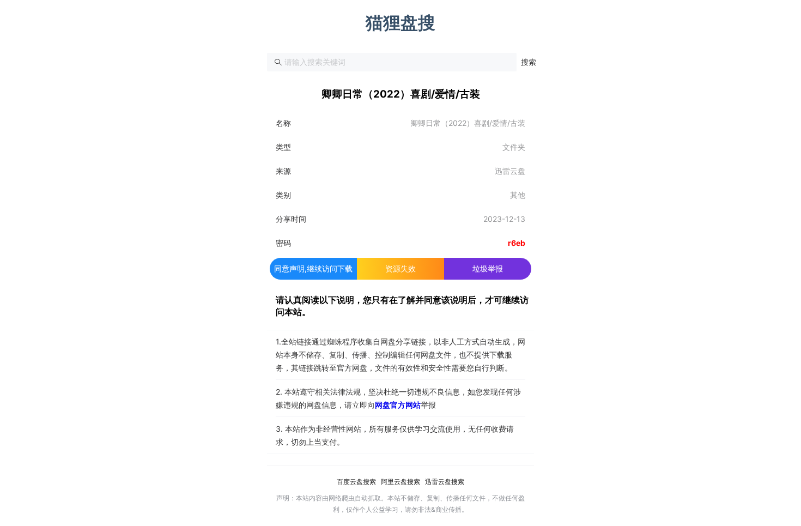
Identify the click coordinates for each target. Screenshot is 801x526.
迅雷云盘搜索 (444, 481)
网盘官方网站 (398, 404)
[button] (529, 62)
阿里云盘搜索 (400, 481)
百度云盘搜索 (356, 481)
